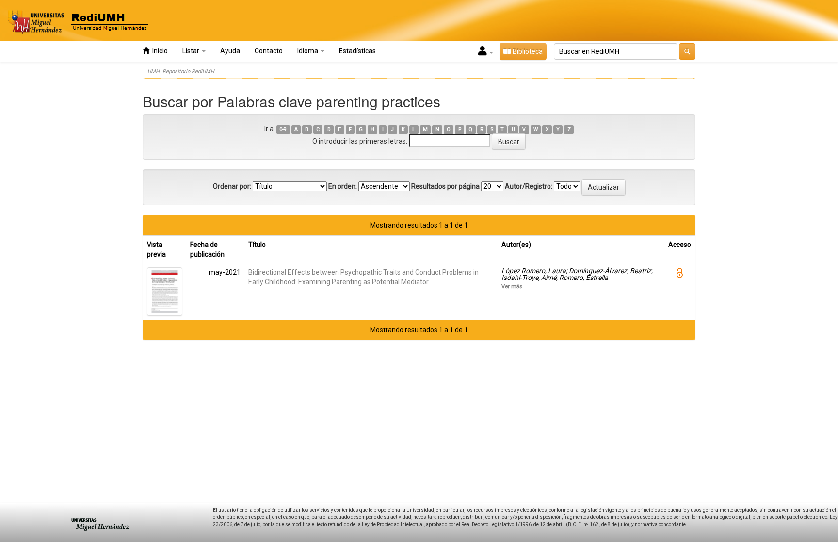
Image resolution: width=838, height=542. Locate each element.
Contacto (269, 51)
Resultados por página (445, 186)
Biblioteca (527, 51)
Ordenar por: (232, 186)
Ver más (511, 286)
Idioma (308, 51)
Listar (191, 51)
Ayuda (230, 51)
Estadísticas (357, 51)
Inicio (158, 51)
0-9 (283, 129)
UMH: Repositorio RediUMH (180, 71)
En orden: (342, 186)
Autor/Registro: (528, 186)
